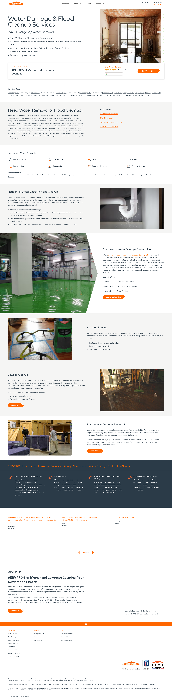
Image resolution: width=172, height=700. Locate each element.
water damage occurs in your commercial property (128, 255)
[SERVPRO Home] (16, 3)
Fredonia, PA (67, 95)
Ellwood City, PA (105, 95)
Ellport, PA (145, 95)
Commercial (78, 4)
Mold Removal (106, 118)
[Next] (92, 552)
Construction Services (109, 126)
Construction (12, 646)
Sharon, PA (35, 93)
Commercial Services (109, 113)
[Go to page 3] (88, 553)
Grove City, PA (61, 93)
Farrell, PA (118, 93)
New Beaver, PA (134, 95)
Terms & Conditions (67, 634)
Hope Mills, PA (13, 95)
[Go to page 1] (84, 553)
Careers (37, 637)
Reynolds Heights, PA (142, 93)
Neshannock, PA (92, 95)
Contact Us (99, 4)
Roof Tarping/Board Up (141, 175)
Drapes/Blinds (117, 175)
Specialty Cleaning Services (111, 122)
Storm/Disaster (13, 643)
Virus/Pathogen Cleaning (45, 175)
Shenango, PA (85, 93)
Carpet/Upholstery (77, 175)
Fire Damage (12, 637)
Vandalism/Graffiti (155, 175)
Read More (15, 611)
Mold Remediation (14, 640)
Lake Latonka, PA (26, 95)
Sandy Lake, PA (55, 95)
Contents (11, 177)
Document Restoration (104, 175)
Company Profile (39, 634)
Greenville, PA (108, 93)
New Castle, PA (79, 95)
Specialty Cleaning (14, 653)
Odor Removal (128, 175)
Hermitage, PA (13, 93)
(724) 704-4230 (157, 4)
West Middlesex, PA (41, 95)
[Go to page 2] (86, 553)
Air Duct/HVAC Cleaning (62, 175)
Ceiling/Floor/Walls (90, 175)
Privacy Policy (65, 637)
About (88, 4)
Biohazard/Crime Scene (28, 175)
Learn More (15, 405)
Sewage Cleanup (13, 175)
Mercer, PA (156, 93)
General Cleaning (14, 656)
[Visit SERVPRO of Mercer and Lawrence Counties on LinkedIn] (86, 624)
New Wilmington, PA (119, 95)
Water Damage (13, 634)
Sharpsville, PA (128, 93)
